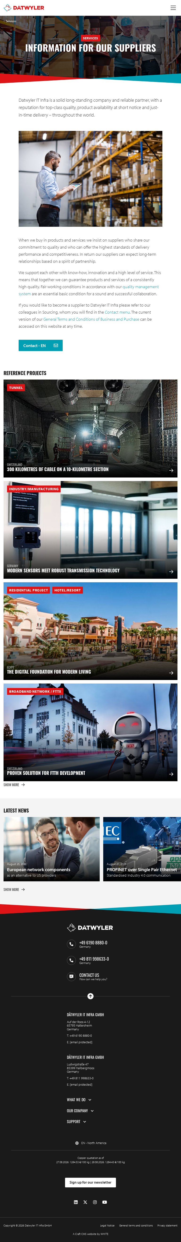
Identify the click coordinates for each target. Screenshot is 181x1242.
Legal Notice (107, 1225)
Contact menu (117, 312)
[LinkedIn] (76, 1202)
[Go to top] (90, 996)
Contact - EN (35, 345)
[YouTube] (104, 1202)
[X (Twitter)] (85, 1202)
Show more (11, 784)
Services (11, 21)
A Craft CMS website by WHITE (90, 1234)
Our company (77, 1111)
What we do (76, 1100)
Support (73, 1122)
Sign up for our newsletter (90, 1182)
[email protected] (81, 1042)
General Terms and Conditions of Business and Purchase (90, 319)
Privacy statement (167, 1225)
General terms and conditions (136, 1225)
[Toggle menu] (173, 8)
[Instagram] (95, 1202)
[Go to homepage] (24, 8)
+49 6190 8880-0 (81, 1035)
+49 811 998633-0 (82, 1078)
